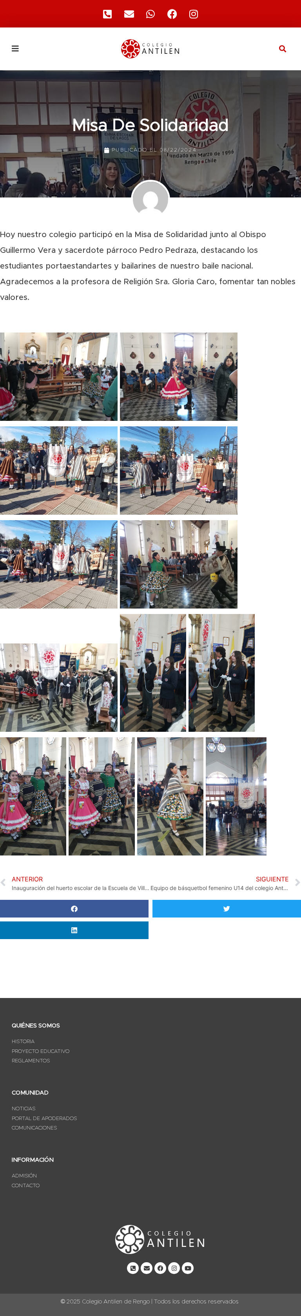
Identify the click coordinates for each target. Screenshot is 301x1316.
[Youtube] (188, 1268)
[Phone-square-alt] (107, 14)
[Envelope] (146, 1268)
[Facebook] (172, 14)
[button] (282, 48)
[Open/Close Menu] (55, 49)
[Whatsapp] (150, 14)
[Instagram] (193, 14)
